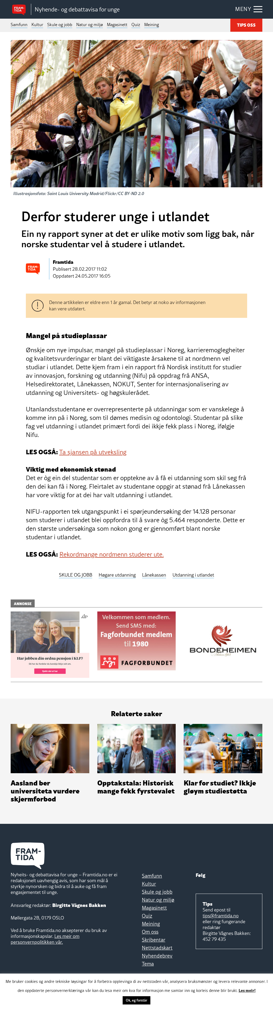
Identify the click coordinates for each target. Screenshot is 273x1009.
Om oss (150, 931)
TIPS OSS (246, 25)
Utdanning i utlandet (193, 575)
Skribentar (153, 939)
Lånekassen (154, 575)
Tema (148, 963)
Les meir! (247, 990)
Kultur (37, 24)
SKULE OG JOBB (75, 575)
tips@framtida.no (221, 915)
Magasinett (117, 24)
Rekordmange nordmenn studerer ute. (111, 554)
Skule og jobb (59, 24)
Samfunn (19, 24)
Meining (151, 24)
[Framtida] (21, 9)
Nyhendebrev (157, 955)
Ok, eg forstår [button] (136, 1000)
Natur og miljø (89, 24)
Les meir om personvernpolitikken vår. (45, 939)
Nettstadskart (157, 947)
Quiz (135, 24)
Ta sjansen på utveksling (92, 452)
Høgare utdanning (117, 575)
